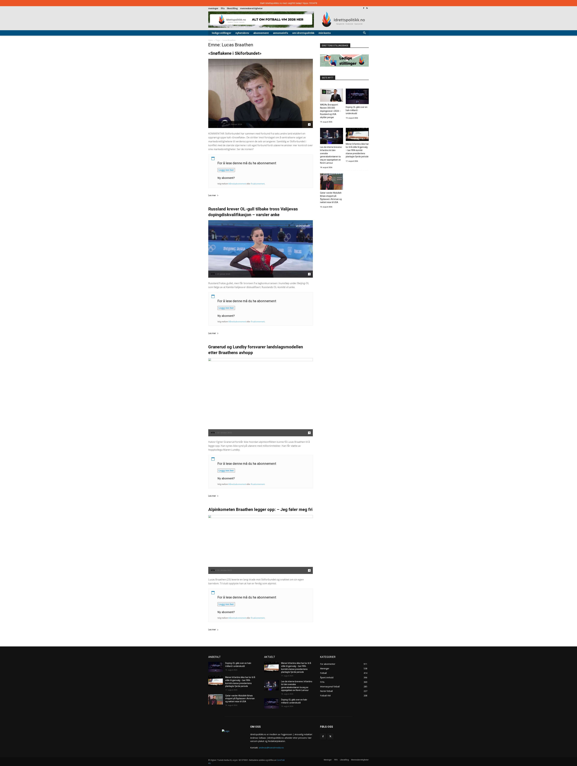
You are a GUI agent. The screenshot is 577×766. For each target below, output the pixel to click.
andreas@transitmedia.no (271, 747)
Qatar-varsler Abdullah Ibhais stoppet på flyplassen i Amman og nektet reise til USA (331, 197)
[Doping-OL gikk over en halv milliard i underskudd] (357, 97)
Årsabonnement (258, 183)
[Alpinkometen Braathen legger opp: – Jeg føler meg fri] (260, 544)
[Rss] (367, 8)
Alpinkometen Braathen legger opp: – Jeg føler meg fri (260, 509)
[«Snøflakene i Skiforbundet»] (260, 93)
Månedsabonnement (237, 183)
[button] (364, 33)
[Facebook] (363, 8)
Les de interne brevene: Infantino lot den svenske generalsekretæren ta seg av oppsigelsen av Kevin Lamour (331, 155)
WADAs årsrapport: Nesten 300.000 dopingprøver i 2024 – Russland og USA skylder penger (330, 111)
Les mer (212, 195)
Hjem (210, 40)
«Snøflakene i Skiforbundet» (234, 53)
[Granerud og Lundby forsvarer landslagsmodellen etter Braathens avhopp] (260, 397)
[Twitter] (330, 736)
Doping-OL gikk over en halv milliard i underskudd (356, 110)
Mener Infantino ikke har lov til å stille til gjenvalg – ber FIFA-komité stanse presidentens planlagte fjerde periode (357, 150)
